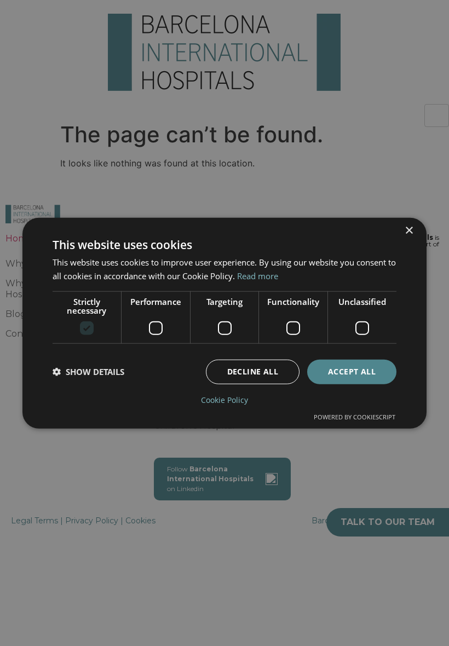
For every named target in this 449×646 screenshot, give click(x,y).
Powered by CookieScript (354, 416)
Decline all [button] (252, 371)
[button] (88, 372)
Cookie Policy (224, 400)
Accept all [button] (352, 371)
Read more (257, 275)
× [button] (409, 231)
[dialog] (224, 323)
